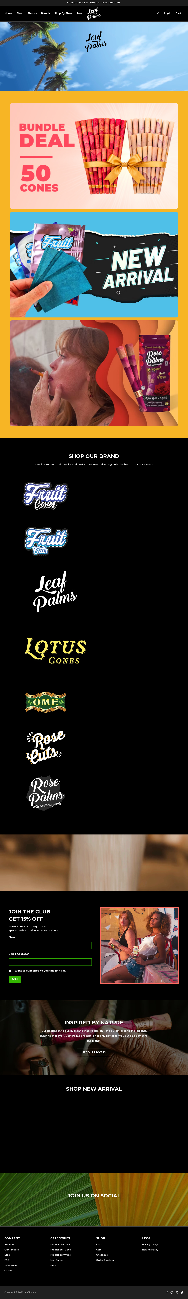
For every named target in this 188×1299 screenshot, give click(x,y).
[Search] (158, 13)
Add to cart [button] (19, 1160)
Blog (7, 1254)
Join (79, 13)
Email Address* (19, 953)
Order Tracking (105, 1260)
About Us (9, 1244)
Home (8, 13)
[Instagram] (172, 1292)
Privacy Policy (150, 1244)
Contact (8, 1270)
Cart (98, 1249)
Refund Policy (150, 1249)
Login (167, 13)
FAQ (6, 1260)
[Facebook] (167, 1292)
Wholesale (10, 1265)
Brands (45, 13)
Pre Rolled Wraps (60, 1254)
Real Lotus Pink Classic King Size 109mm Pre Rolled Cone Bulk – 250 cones (157, 1147)
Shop (20, 13)
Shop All (96, 72)
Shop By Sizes (63, 13)
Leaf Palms (56, 1260)
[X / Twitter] (177, 1292)
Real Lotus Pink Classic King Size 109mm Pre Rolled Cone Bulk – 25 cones (114, 1147)
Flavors (32, 13)
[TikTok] (182, 1292)
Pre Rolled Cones (60, 1244)
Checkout (102, 1254)
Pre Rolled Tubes (60, 1249)
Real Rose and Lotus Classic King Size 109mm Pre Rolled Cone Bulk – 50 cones (27, 1147)
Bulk (53, 1265)
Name (12, 937)
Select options (64, 1160)
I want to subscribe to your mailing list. (40, 970)
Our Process (11, 1249)
